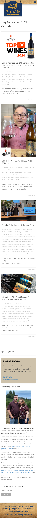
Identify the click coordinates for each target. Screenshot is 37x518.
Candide (13, 74)
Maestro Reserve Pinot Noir (11, 244)
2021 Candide (6, 74)
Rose (3, 251)
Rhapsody (16, 249)
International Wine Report (23, 311)
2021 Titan (26, 234)
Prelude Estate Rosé (24, 246)
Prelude (15, 246)
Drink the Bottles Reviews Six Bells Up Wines (18, 225)
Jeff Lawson (20, 239)
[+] (18, 45)
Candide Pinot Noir (14, 237)
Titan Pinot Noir (15, 251)
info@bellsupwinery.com (10, 379)
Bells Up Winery (16, 170)
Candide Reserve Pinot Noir (18, 77)
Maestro (28, 241)
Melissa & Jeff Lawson (27, 244)
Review (24, 175)
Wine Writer (11, 180)
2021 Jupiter (21, 232)
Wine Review (15, 82)
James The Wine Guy (15, 79)
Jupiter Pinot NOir (19, 241)
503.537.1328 (27, 509)
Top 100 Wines (27, 79)
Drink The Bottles (11, 239)
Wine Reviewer (24, 82)
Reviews (32, 72)
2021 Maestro (17, 234)
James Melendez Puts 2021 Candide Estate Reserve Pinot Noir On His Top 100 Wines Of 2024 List (18, 65)
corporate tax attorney (16, 444)
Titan (7, 251)
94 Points (10, 309)
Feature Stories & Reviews (20, 72)
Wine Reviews (13, 321)
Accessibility (27, 515)
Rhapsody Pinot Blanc (26, 249)
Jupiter (27, 239)
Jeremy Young (6, 313)
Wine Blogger (6, 82)
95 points (16, 309)
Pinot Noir (23, 316)
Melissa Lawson (7, 246)
